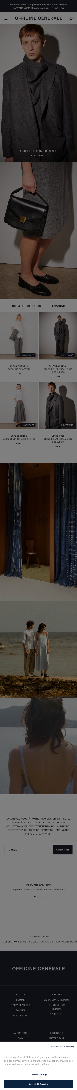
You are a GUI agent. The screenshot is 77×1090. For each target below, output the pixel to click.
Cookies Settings (38, 1074)
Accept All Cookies (38, 1083)
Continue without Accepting (62, 1046)
